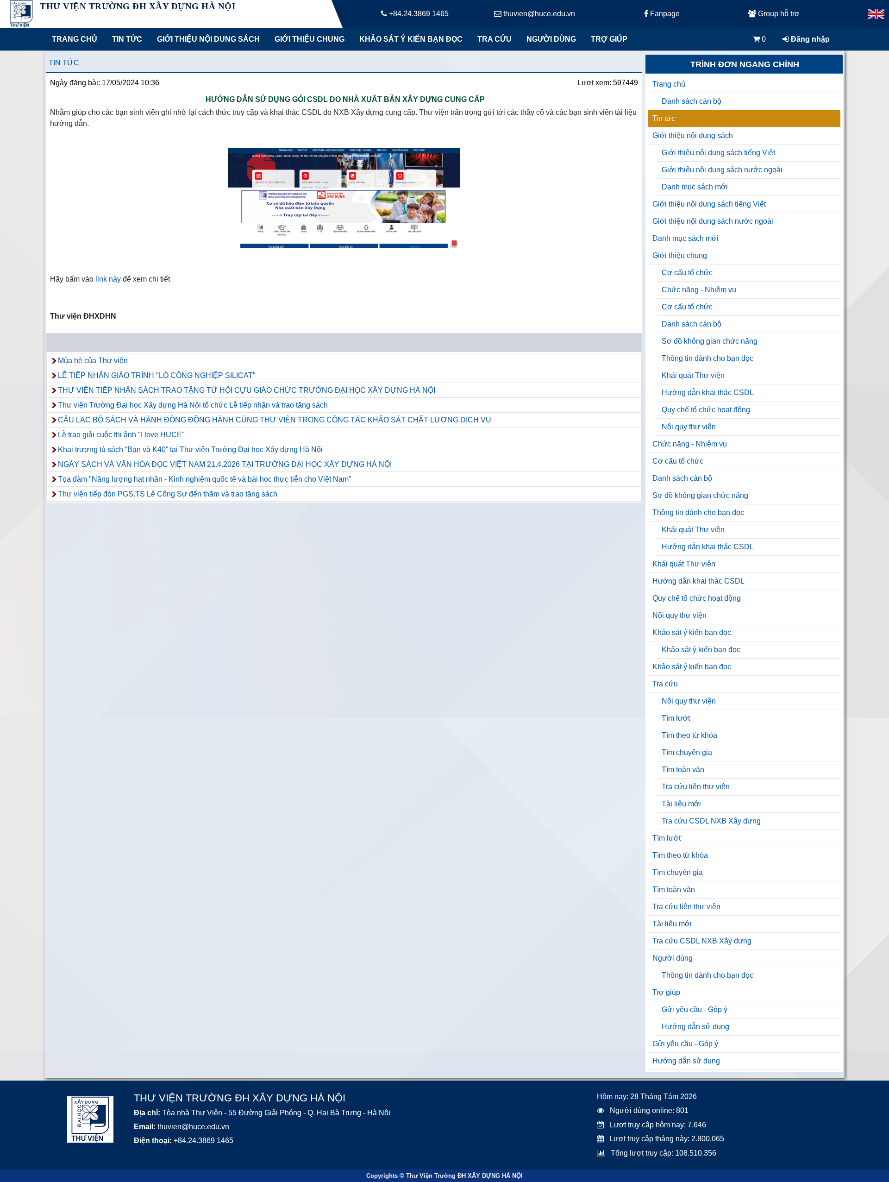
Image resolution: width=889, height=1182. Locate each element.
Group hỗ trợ (778, 14)
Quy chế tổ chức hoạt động (706, 410)
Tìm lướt (676, 718)
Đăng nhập (809, 39)
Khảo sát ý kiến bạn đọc (408, 39)
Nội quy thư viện (689, 427)
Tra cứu (494, 39)
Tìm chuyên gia (687, 752)
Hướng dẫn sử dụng (695, 1027)
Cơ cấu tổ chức (687, 273)
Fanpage (664, 14)
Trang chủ (74, 39)
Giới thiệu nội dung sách (206, 39)
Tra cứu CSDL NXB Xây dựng (711, 821)
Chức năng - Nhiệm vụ (699, 290)
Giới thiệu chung (309, 39)
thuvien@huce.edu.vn (538, 14)
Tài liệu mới (681, 804)
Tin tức (127, 39)
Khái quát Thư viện (693, 375)
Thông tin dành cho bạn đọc (707, 358)
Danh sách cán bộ (691, 101)
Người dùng (551, 39)
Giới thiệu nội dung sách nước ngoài (722, 170)
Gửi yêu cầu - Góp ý (694, 1009)
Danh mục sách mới (695, 187)
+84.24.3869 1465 (418, 14)
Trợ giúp (609, 39)
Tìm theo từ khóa (689, 735)
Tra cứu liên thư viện (696, 787)
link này (107, 279)
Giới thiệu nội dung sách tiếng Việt (718, 153)
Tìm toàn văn (683, 769)
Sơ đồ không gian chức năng (710, 341)
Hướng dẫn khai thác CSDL (708, 392)
